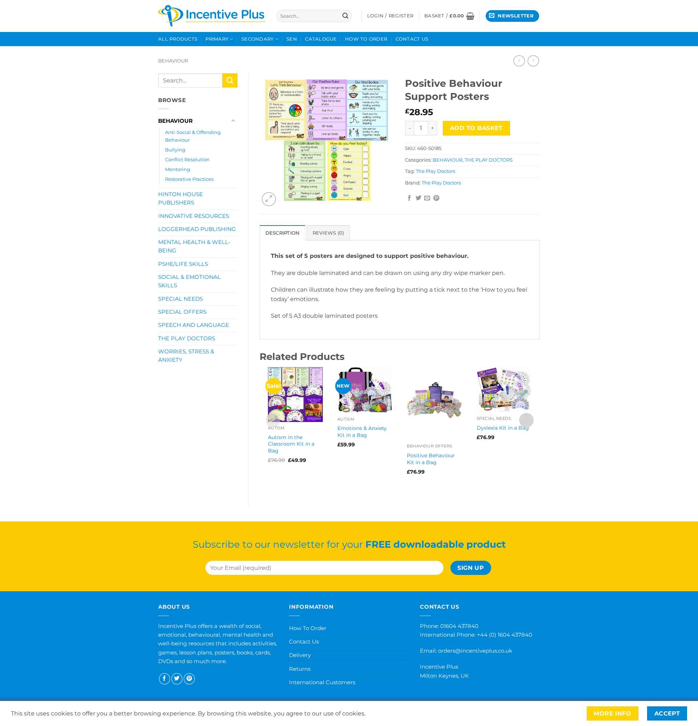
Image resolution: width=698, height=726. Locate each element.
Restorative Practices (189, 179)
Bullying (175, 150)
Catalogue (321, 39)
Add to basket (476, 128)
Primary (216, 39)
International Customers (322, 682)
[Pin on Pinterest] (436, 198)
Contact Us (412, 39)
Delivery (300, 655)
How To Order (366, 39)
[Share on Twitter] (418, 198)
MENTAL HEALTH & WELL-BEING (194, 246)
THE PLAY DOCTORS (186, 338)
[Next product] (519, 60)
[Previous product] (533, 60)
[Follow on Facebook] (164, 678)
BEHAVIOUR (173, 61)
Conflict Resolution (187, 159)
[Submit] (345, 16)
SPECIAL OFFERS (182, 312)
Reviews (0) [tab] (328, 233)
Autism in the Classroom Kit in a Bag (291, 444)
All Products (177, 39)
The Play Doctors (435, 171)
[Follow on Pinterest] (189, 678)
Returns (299, 668)
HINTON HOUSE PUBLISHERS (180, 198)
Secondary (257, 39)
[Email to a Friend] (427, 198)
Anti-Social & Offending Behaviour (193, 136)
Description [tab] (282, 233)
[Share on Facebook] (409, 198)
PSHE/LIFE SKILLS (183, 264)
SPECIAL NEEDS (180, 299)
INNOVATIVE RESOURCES (193, 216)
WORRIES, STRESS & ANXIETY (186, 355)
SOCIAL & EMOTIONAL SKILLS (189, 281)
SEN (291, 39)
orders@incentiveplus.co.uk (475, 650)
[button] (449, 16)
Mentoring (177, 169)
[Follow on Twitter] (176, 678)
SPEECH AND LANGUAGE (193, 325)
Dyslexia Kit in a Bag (503, 428)
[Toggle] (233, 121)
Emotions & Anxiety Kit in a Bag (362, 431)
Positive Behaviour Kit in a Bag (431, 459)
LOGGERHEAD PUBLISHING (197, 229)
